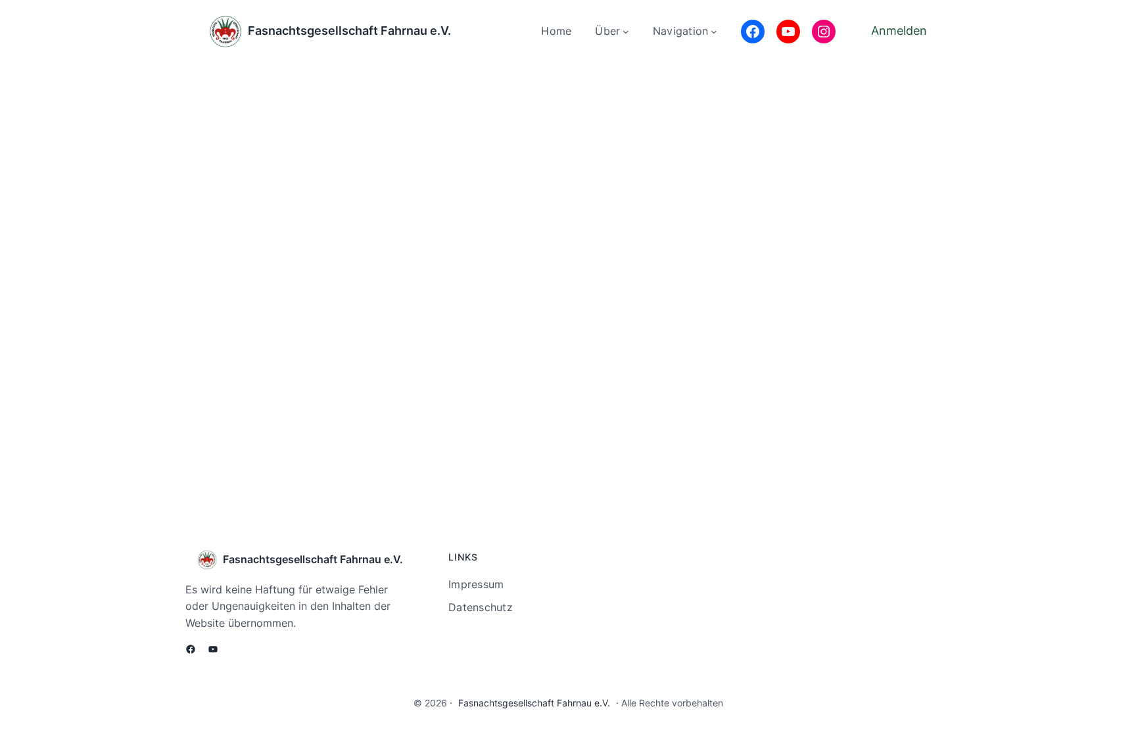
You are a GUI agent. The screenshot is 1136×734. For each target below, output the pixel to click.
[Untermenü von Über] (626, 31)
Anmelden (899, 30)
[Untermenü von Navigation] (714, 31)
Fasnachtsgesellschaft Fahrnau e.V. (349, 30)
